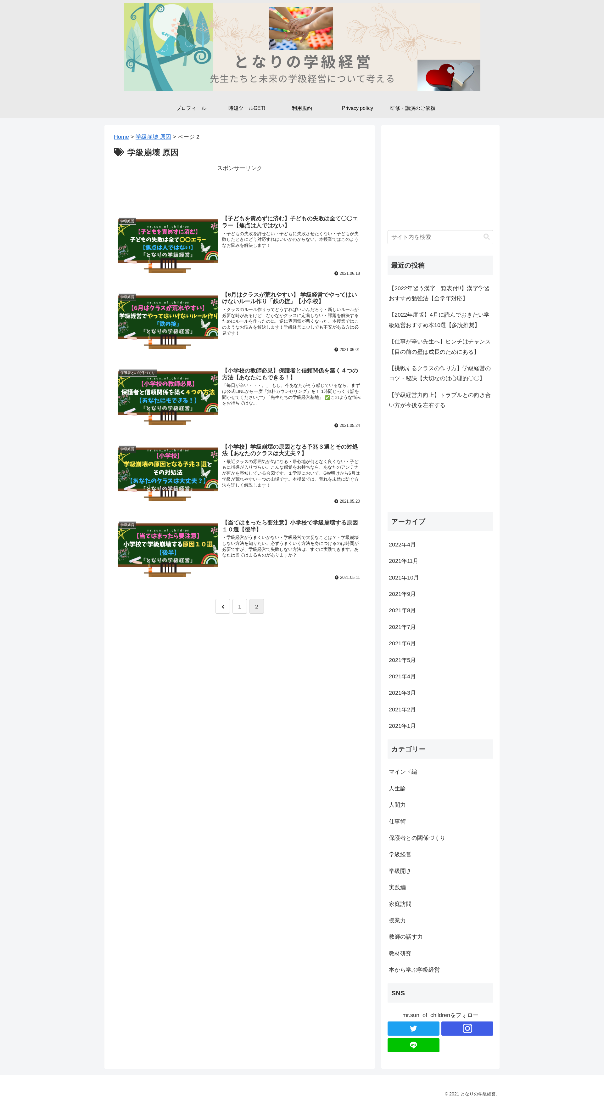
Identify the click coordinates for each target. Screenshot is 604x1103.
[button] (486, 236)
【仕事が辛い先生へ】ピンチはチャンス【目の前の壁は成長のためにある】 (440, 346)
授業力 (397, 920)
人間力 (397, 805)
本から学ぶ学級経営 (414, 970)
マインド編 (403, 772)
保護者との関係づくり (417, 838)
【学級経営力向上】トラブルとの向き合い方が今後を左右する (440, 400)
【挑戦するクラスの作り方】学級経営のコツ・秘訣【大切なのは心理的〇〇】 (440, 373)
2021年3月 (402, 693)
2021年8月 (402, 610)
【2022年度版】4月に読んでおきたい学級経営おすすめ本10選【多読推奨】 (439, 320)
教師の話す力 (406, 937)
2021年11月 (403, 561)
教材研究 (400, 953)
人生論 (397, 788)
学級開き (400, 871)
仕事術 (397, 821)
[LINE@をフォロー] (413, 1045)
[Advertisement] (240, 187)
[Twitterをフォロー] (413, 1028)
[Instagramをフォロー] (467, 1028)
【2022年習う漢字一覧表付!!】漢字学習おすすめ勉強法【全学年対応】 (439, 293)
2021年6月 (402, 643)
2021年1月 (402, 726)
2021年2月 (402, 709)
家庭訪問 (400, 904)
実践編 (397, 887)
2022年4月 (402, 544)
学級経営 (400, 854)
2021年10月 (404, 577)
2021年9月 (402, 594)
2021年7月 (402, 627)
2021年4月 (402, 676)
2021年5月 (402, 660)
